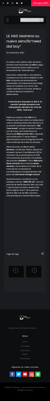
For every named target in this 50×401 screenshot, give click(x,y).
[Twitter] (7, 3)
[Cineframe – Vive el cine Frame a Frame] (25, 10)
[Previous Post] (16, 270)
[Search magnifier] (42, 20)
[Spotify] (21, 3)
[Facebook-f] (3, 3)
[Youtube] (17, 3)
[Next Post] (34, 270)
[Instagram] (12, 3)
